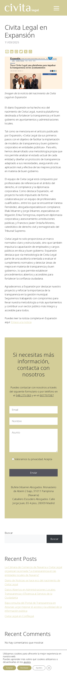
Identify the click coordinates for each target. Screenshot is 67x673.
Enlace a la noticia (21, 322)
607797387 (47, 395)
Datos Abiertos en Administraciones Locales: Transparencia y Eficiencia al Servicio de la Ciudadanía (30, 593)
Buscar (9, 533)
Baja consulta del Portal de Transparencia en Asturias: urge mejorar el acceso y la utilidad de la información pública (33, 607)
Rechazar (24, 667)
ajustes (27, 662)
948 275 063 (23, 395)
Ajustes (39, 667)
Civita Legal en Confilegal (19, 616)
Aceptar (9, 667)
